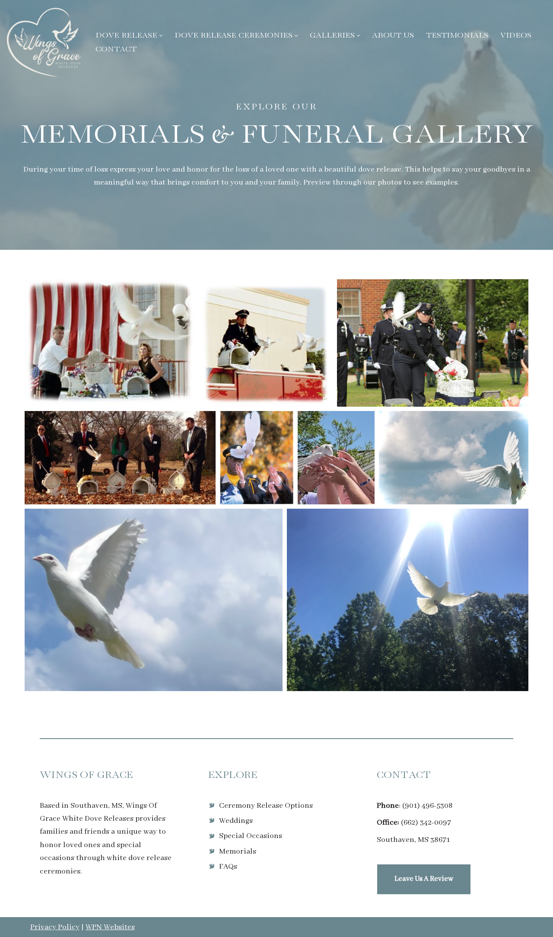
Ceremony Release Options (266, 805)
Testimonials (457, 36)
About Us (393, 36)
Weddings (236, 820)
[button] (160, 35)
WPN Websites (110, 927)
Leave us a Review (423, 878)
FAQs (228, 866)
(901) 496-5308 (427, 805)
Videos (515, 36)
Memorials (237, 851)
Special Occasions (250, 836)
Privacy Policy (54, 927)
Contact (116, 49)
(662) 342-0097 (426, 822)
